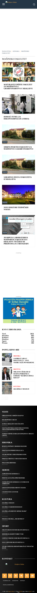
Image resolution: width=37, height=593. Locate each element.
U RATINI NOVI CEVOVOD (10, 492)
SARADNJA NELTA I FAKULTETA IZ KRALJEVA (18, 178)
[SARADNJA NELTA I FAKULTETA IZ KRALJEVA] (18, 164)
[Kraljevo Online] (18, 4)
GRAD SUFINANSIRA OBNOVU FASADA (14, 487)
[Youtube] (32, 576)
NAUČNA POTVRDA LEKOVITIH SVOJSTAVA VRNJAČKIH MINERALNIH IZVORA (15, 428)
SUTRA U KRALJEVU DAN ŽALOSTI (13, 424)
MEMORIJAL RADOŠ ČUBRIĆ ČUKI (12, 534)
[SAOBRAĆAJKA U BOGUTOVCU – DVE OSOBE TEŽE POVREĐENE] (7, 359)
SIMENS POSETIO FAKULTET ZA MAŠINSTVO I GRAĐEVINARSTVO (18, 148)
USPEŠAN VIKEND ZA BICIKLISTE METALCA (15, 538)
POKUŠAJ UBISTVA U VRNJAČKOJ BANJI (14, 458)
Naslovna (6, 51)
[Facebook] (4, 576)
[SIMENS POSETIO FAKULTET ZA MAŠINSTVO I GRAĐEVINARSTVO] (18, 134)
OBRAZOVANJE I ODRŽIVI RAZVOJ (13, 415)
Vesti (5, 112)
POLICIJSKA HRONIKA (9, 463)
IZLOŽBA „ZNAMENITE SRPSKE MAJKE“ (14, 511)
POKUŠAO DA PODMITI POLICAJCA (13, 450)
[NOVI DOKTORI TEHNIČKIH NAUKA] (18, 194)
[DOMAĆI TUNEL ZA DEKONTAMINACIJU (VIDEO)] (18, 104)
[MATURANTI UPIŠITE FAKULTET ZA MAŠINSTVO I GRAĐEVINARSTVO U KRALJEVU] (18, 72)
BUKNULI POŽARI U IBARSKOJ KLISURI (14, 446)
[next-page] (6, 398)
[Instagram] (10, 576)
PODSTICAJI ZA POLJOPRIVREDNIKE (13, 478)
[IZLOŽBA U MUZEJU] (7, 388)
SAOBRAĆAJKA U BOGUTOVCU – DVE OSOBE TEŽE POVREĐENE (23, 360)
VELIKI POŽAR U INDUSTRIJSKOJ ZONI (14, 454)
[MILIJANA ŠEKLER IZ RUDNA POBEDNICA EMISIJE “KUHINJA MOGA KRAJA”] (7, 373)
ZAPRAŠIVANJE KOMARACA (11, 474)
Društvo (16, 369)
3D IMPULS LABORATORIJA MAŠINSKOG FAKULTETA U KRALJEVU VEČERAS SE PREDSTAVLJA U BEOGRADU (16, 241)
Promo (5, 79)
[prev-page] (3, 398)
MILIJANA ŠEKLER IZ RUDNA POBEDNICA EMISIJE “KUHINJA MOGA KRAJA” (23, 375)
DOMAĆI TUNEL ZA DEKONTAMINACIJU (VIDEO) (16, 118)
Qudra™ (30, 591)
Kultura (16, 386)
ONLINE (20, 591)
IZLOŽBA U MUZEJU (21, 389)
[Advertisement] (18, 28)
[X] (27, 576)
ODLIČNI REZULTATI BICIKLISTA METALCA (15, 530)
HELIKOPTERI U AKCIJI (9, 420)
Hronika (16, 356)
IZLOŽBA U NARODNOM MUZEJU (12, 507)
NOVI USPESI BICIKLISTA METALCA (13, 542)
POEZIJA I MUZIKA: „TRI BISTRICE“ (13, 519)
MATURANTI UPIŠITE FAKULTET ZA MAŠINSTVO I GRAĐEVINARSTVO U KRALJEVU (18, 87)
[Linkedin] (15, 576)
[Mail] (21, 576)
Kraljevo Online (11, 591)
